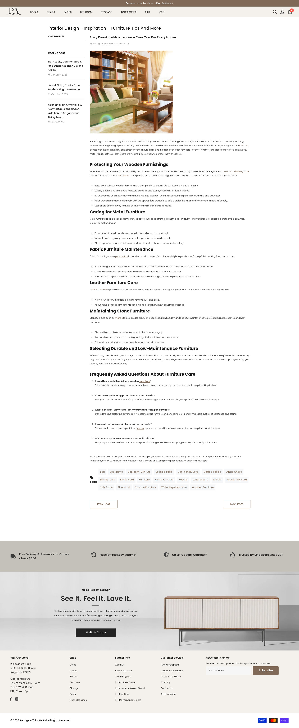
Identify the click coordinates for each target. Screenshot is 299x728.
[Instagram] (16, 699)
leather (140, 428)
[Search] (275, 12)
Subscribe (266, 670)
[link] (114, 555)
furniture (243, 145)
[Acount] (282, 12)
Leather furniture (98, 289)
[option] (149, 3)
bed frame (123, 175)
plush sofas (121, 256)
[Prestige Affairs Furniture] (149, 611)
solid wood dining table (236, 171)
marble (119, 317)
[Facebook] (10, 699)
